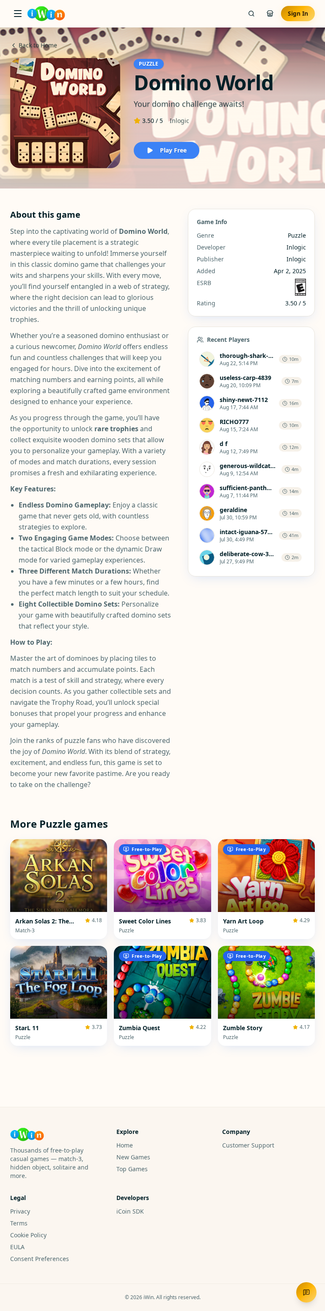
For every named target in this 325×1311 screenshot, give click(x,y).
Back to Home (38, 45)
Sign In (298, 13)
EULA (17, 1247)
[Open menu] (17, 13)
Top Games (132, 1169)
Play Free (173, 150)
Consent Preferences (39, 1259)
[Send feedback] (306, 1292)
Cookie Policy (28, 1235)
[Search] (251, 13)
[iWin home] (46, 13)
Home (124, 1145)
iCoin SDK (130, 1211)
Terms (19, 1223)
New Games (133, 1157)
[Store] (270, 13)
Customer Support (248, 1145)
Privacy (20, 1211)
